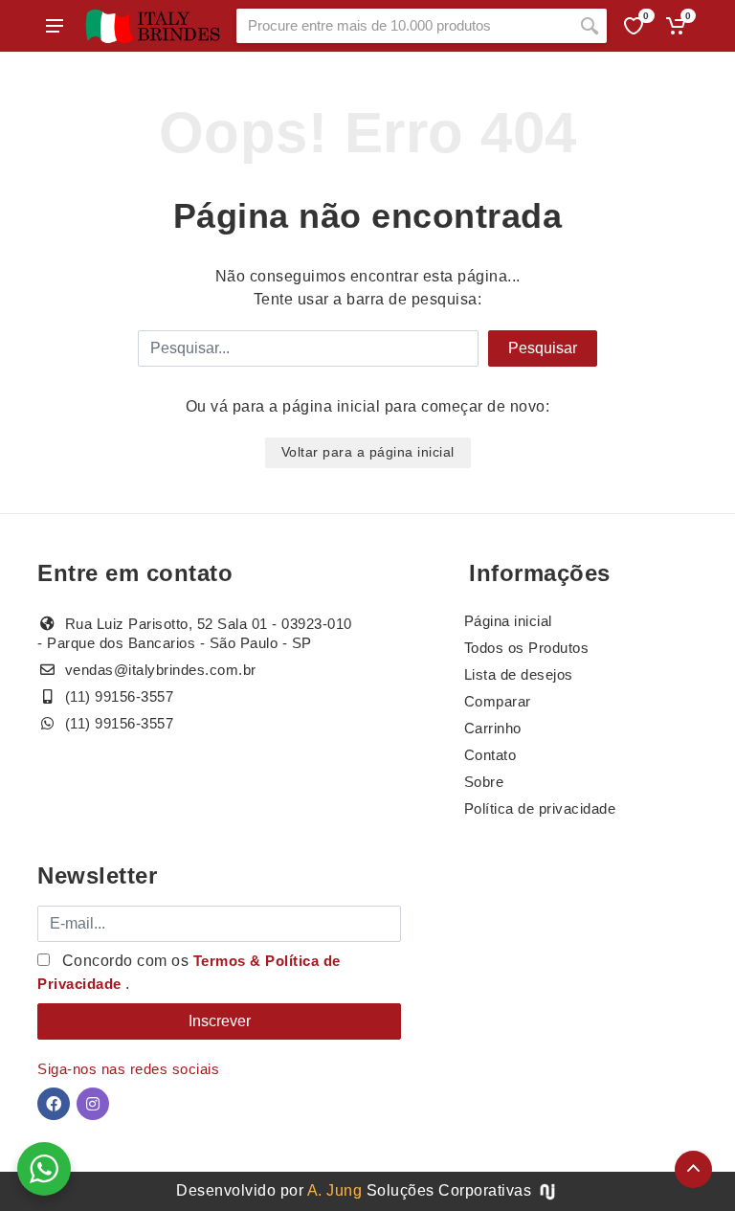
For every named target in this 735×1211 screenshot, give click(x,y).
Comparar (497, 701)
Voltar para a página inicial (368, 452)
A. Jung (335, 1190)
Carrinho (493, 728)
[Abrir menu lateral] (54, 26)
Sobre (484, 782)
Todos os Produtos (527, 647)
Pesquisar (542, 348)
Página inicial (508, 621)
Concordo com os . (189, 972)
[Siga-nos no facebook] (53, 1104)
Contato (490, 755)
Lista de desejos (518, 674)
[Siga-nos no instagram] (93, 1104)
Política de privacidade (540, 808)
